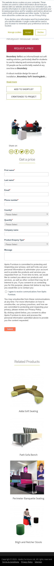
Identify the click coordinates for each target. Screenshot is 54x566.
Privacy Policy (27, 562)
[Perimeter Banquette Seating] (27, 478)
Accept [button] (28, 32)
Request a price (23, 48)
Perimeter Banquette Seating (28, 498)
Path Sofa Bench (28, 454)
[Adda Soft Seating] (27, 390)
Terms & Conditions (10, 562)
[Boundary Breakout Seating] (27, 122)
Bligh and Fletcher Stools (28, 542)
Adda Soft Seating (28, 411)
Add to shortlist (24, 89)
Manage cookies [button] (14, 32)
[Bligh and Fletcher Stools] (27, 521)
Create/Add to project (23, 96)
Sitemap (38, 562)
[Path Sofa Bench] (27, 434)
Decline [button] (41, 32)
